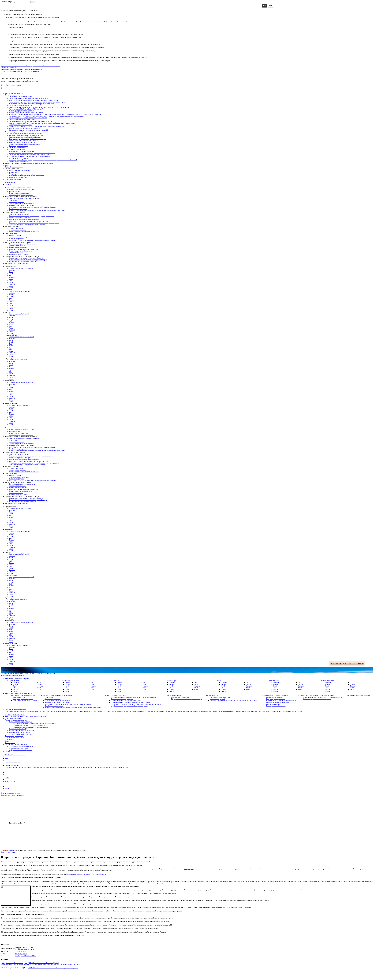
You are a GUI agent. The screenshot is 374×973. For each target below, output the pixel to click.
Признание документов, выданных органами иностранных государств (32, 240)
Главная (4, 850)
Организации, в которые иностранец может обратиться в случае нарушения (34, 223)
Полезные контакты (327, 681)
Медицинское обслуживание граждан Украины (24, 144)
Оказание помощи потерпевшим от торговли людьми (26, 176)
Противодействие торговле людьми (20, 170)
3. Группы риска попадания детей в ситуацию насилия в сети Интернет (78, 711)
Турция (11, 282)
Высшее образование (16, 253)
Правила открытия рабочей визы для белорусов (24, 128)
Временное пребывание (16, 202)
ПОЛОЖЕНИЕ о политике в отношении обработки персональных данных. (53, 968)
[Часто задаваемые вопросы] (10, 793)
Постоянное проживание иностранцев (21, 205)
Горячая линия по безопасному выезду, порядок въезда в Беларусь (34, 723)
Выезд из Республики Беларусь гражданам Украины (26, 135)
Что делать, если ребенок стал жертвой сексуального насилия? (29, 156)
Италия (11, 272)
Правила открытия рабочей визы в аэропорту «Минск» (27, 112)
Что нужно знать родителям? (18, 161)
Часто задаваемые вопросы (14, 93)
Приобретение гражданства (18, 209)
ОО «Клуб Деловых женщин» (15, 715)
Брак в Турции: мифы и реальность (20, 105)
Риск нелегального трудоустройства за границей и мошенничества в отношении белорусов (39, 107)
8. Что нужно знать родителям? (292, 711)
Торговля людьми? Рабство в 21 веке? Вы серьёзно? (26, 109)
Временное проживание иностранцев (21, 203)
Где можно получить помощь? (19, 158)
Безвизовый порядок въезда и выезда (21, 195)
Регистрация (13, 200)
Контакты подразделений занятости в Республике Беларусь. (86, 874)
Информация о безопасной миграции (13, 74)
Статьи (7, 741)
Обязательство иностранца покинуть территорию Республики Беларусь (32, 207)
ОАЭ (10, 275)
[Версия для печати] (8, 852)
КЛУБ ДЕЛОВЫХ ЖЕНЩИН (25, 956)
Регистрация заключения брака (19, 237)
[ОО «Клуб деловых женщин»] (11, 85)
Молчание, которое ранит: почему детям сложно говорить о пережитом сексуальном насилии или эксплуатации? (46, 116)
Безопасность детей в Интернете (15, 709)
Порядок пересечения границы (19, 193)
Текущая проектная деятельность (16, 720)
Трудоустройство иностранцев (19, 214)
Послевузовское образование (18, 254)
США (10, 280)
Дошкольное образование (17, 246)
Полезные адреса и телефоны (18, 146)
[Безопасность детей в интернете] (12, 795)
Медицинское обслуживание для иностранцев (24, 231)
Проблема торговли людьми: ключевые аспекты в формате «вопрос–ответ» (34, 100)
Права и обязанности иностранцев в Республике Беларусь (28, 260)
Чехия (11, 286)
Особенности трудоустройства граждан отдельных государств (29, 221)
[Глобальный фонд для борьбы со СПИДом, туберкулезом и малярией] (56, 964)
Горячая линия (13, 172)
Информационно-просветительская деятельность (25, 174)
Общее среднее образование (18, 247)
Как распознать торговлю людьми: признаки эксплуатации (28, 98)
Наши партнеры (10, 183)
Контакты (8, 184)
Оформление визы (15, 191)
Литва (11, 287)
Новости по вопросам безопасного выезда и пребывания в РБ (25, 716)
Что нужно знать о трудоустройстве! (21, 268)
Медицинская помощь (16, 228)
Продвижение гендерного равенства (21, 732)
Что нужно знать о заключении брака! (21, 337)
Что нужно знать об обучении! (19, 314)
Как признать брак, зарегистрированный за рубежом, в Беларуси (30, 121)
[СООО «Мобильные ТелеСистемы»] (40, 963)
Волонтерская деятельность (14, 736)
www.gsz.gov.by (189, 869)
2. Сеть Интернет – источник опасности (40, 711)
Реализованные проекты (13, 179)
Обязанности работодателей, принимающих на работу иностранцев (31, 104)
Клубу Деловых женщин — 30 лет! (20, 125)
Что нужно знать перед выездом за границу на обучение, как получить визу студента (37, 126)
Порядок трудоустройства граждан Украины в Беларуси (27, 139)
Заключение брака (15, 235)
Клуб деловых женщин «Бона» (19, 748)
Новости (11, 739)
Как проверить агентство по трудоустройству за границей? (28, 130)
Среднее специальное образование (20, 251)
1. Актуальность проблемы (17, 711)
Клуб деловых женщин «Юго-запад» (21, 746)
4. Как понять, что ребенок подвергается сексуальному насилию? (124, 711)
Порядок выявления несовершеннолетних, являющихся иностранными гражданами (37, 210)
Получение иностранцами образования (22, 244)
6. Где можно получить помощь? (200, 711)
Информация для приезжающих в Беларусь (15, 76)
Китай (11, 273)
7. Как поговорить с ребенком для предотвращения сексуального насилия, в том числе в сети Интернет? (246, 711)
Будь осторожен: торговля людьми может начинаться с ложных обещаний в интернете (37, 102)
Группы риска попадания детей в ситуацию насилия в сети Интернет (32, 153)
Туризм (219, 681)
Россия (11, 279)
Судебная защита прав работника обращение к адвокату (27, 224)
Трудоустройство (14, 681)
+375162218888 (20, 951)
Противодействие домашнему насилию (22, 730)
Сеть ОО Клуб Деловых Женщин (16, 744)
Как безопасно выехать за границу (20, 97)
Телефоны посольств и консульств (20, 405)
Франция (12, 284)
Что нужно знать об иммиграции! (20, 291)
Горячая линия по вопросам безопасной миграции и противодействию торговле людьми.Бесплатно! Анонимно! (30, 68)
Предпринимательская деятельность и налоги (24, 219)
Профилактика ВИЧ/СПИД (18, 177)
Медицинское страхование (17, 230)
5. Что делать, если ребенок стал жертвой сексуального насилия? (167, 711)
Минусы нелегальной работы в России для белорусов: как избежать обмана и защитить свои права (42, 123)
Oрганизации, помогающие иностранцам (22, 261)
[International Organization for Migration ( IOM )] (16, 964)
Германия (12, 270)
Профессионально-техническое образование (23, 249)
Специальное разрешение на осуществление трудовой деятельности (31, 216)
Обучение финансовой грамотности (21, 734)
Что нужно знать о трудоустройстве (20, 508)
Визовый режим (274, 681)
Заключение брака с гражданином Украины (23, 140)
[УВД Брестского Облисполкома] (12, 963)
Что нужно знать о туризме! (18, 359)
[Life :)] (56, 963)
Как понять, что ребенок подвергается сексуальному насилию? (30, 154)
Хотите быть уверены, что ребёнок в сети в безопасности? (28, 118)
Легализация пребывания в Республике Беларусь (25, 137)
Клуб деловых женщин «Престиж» (20, 750)
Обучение (116, 681)
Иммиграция (65, 681)
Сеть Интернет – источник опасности (21, 151)
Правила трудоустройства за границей (21, 111)
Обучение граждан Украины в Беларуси (22, 142)
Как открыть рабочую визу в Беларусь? (22, 119)
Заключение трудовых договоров (20, 217)
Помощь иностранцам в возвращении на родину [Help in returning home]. (29, 163)
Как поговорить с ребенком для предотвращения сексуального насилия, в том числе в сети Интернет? (43, 160)
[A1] (25, 963)
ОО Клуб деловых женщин (14, 167)
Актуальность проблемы (17, 149)
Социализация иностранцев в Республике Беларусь (26, 258)
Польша (11, 277)
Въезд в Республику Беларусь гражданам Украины (25, 133)
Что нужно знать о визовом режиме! (21, 382)
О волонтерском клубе (16, 737)
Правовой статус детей (16, 238)
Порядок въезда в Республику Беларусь (22, 189)
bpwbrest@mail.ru (21, 954)
